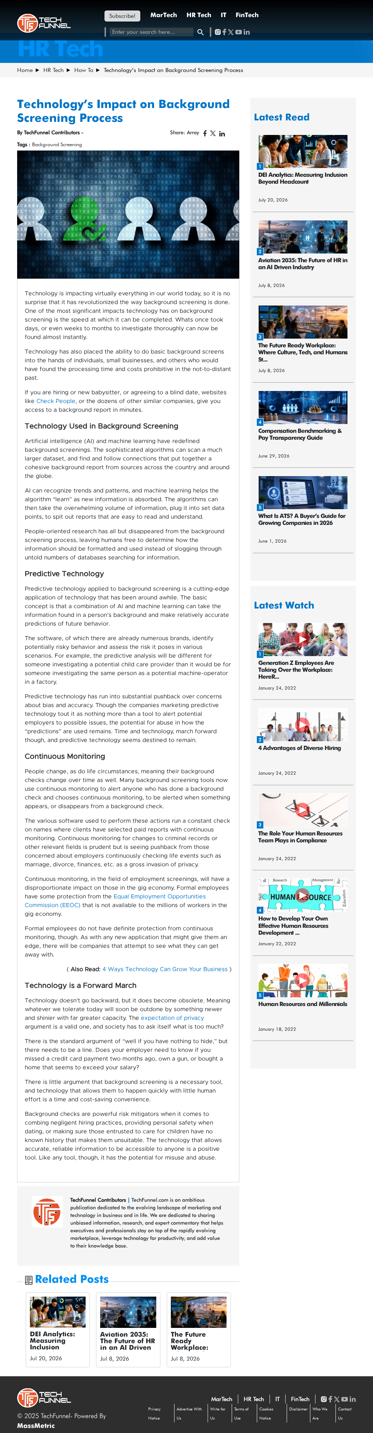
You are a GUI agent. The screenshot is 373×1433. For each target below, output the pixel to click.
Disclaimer (298, 1409)
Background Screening (57, 144)
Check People (55, 401)
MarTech (163, 15)
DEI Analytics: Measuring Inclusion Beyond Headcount (52, 1347)
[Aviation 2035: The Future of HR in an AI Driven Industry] (128, 1312)
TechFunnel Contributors (98, 1200)
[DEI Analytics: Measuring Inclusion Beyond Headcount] (58, 1312)
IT (223, 15)
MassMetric (36, 1426)
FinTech (247, 15)
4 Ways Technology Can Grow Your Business (165, 969)
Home (25, 70)
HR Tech (198, 15)
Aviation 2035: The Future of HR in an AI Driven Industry (127, 1345)
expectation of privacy (172, 1018)
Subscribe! (122, 15)
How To (83, 70)
